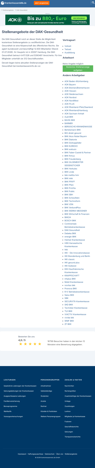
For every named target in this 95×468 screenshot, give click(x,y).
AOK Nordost (71, 97)
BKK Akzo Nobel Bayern (76, 136)
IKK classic (70, 259)
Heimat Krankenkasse (75, 240)
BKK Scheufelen (72, 198)
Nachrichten (69, 386)
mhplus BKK (70, 279)
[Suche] (93, 3)
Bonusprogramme (10, 406)
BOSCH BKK (70, 220)
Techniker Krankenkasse (76, 308)
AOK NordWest (71, 100)
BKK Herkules (71, 168)
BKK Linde (69, 172)
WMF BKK (69, 321)
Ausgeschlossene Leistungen (15, 396)
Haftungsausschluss (35, 454)
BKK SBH (69, 194)
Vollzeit (68, 46)
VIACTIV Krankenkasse (75, 314)
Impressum (22, 454)
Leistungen (10, 380)
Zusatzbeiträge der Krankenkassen (78, 396)
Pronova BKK (71, 288)
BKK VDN (69, 204)
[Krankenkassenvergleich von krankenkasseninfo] (13, 3)
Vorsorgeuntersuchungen (13, 416)
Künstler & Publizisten (49, 411)
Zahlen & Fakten (73, 380)
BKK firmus (70, 156)
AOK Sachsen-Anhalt (74, 113)
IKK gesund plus (72, 262)
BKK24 (68, 217)
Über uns (59, 454)
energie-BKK (70, 236)
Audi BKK (69, 117)
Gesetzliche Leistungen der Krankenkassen (20, 386)
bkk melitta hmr (72, 175)
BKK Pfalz (69, 185)
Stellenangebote (71, 454)
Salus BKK (69, 295)
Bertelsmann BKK (73, 130)
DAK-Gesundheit (72, 230)
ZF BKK (68, 324)
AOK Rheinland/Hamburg (76, 110)
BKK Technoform (72, 201)
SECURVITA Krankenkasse (77, 301)
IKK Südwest (70, 266)
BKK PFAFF (70, 181)
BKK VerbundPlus (73, 207)
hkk (66, 249)
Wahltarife (7, 411)
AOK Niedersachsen (74, 94)
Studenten (45, 396)
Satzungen (69, 432)
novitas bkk (70, 285)
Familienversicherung (12, 401)
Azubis (43, 401)
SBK (66, 298)
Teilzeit (68, 49)
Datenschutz (49, 454)
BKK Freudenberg (73, 159)
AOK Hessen (70, 91)
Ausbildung (70, 52)
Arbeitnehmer (46, 386)
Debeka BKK (70, 233)
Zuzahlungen (69, 406)
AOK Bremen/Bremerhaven (77, 88)
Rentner (44, 406)
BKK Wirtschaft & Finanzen (77, 214)
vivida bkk (69, 317)
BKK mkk (69, 178)
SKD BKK (69, 304)
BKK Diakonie (71, 139)
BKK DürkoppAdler (73, 143)
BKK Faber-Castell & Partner (78, 152)
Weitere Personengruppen (50, 416)
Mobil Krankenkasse (74, 282)
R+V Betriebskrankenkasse (77, 292)
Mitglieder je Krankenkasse (75, 416)
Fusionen (68, 421)
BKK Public (70, 191)
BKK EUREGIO (71, 146)
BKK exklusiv (70, 149)
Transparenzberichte (72, 437)
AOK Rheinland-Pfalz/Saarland (79, 107)
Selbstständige (46, 391)
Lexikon (68, 411)
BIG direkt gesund (73, 133)
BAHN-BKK (70, 120)
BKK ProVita (70, 188)
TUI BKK (68, 311)
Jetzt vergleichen (42, 3)
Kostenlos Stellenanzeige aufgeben (78, 68)
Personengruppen (50, 380)
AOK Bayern (70, 84)
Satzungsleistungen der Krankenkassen (19, 391)
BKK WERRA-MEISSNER (76, 211)
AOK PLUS (69, 104)
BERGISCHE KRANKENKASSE (78, 126)
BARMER (69, 123)
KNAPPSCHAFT (72, 275)
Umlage (67, 401)
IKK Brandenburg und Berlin (77, 256)
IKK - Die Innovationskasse (77, 253)
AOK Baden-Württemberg (76, 81)
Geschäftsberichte (72, 427)
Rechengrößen (70, 391)
